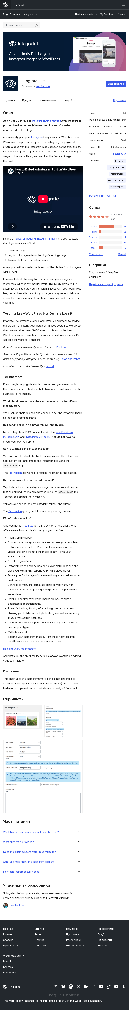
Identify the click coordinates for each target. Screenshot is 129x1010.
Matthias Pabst (71, 359)
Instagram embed (116, 167)
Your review (96, 254)
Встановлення (47, 100)
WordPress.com (14, 955)
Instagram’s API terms (38, 436)
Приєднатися (106, 928)
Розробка (69, 100)
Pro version (15, 472)
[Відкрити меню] (124, 4)
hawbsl (50, 366)
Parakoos (61, 347)
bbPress (9, 966)
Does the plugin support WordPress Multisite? (29, 851)
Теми (38, 934)
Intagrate (28, 525)
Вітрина (39, 928)
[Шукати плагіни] (36, 25)
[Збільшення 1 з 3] (37, 709)
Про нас (8, 928)
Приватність (10, 945)
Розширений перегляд (102, 195)
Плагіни (39, 940)
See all (122, 254)
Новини (7, 934)
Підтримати (106, 940)
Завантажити (116, 83)
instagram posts (117, 187)
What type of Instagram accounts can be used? (31, 832)
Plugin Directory (11, 14)
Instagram (37, 137)
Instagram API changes (46, 120)
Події (101, 934)
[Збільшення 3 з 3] (78, 744)
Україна (15, 986)
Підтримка (119, 100)
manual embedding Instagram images (35, 238)
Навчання (72, 928)
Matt (7, 961)
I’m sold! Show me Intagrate (19, 648)
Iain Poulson (43, 86)
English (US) (119, 153)
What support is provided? (18, 842)
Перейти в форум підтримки (106, 284)
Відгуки (26, 100)
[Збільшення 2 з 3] (78, 709)
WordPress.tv (75, 945)
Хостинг (8, 940)
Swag (102, 945)
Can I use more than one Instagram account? (29, 861)
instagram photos (116, 180)
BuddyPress (11, 972)
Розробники (73, 940)
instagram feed (117, 174)
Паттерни (40, 945)
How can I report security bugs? (21, 871)
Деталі (10, 100)
